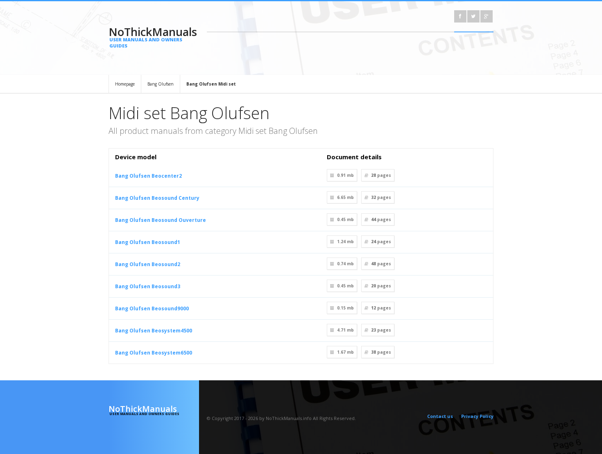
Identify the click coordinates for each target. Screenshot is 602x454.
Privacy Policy (477, 416)
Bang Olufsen (160, 84)
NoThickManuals (153, 36)
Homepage (125, 84)
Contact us (440, 416)
